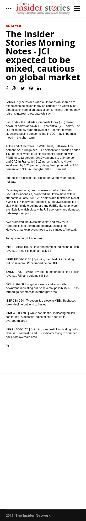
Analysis (14, 26)
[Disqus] (43, 443)
